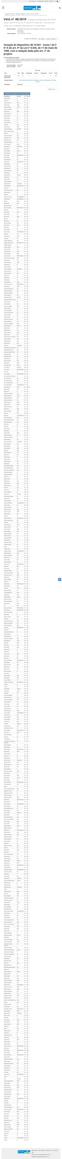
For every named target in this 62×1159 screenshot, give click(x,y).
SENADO (46, 1)
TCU (54, 1)
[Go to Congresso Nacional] (32, 8)
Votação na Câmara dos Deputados (16, 94)
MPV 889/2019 (20, 32)
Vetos (28, 14)
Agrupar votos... (52, 89)
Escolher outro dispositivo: (30, 38)
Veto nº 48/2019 (35, 14)
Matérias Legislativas (21, 14)
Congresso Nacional (10, 14)
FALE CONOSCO (32, 1)
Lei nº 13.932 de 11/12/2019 (24, 33)
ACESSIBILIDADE (40, 1)
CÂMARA (51, 1)
